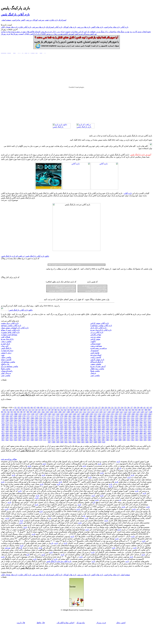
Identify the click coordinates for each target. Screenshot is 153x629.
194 (124, 416)
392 (49, 429)
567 (28, 440)
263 (111, 420)
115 (96, 412)
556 (132, 438)
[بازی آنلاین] (104, 189)
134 (24, 414)
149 (87, 414)
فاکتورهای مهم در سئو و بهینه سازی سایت (17, 32)
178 (57, 416)
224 (99, 418)
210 (40, 418)
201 (3, 418)
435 (78, 431)
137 (36, 414)
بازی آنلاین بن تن (96, 332)
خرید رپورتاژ (6, 34)
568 (32, 440)
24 (90, 408)
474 (90, 433)
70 (88, 410)
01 (15, 408)
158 (124, 414)
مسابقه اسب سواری (9, 334)
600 (61, 442)
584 (99, 440)
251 (61, 420)
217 (69, 418)
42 (148, 408)
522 (140, 435)
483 (128, 433)
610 (103, 442)
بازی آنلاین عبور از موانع (10, 330)
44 (4, 410)
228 (115, 418)
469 (69, 433)
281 (36, 423)
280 (32, 423)
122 (125, 412)
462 (40, 433)
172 (32, 416)
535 (44, 438)
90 (2, 412)
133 (20, 414)
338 (124, 425)
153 (103, 414)
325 (69, 425)
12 (51, 408)
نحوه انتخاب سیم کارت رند (140, 32)
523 (145, 435)
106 (59, 412)
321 (53, 425)
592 (132, 440)
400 (82, 429)
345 (2, 427)
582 (90, 440)
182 (74, 416)
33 (119, 408)
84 (133, 410)
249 (53, 420)
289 (69, 423)
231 (128, 418)
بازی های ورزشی (83, 27)
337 (120, 425)
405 (103, 429)
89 (149, 410)
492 (15, 435)
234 (140, 418)
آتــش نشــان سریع (97, 366)
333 (103, 425)
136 (32, 414)
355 (44, 427)
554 (124, 438)
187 (94, 416)
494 (23, 435)
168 (15, 416)
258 (90, 420)
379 (145, 427)
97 (25, 412)
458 (23, 433)
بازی (118, 461)
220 (82, 418)
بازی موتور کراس (97, 359)
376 (132, 427)
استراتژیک (62, 20)
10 (45, 408)
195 (128, 416)
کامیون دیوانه (6, 359)
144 (66, 414)
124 (133, 412)
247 (44, 420)
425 (36, 431)
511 (95, 435)
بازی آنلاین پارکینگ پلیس (15, 14)
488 (149, 433)
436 (82, 431)
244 (32, 420)
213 (53, 418)
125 (138, 412)
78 (114, 410)
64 (68, 410)
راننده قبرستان (7, 371)
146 (74, 414)
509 (86, 435)
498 (40, 435)
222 (90, 418)
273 (2, 423)
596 (149, 440)
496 (32, 435)
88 (146, 410)
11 (48, 408)
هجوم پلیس (94, 353)
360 (65, 427)
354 (40, 427)
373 (120, 427)
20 (77, 408)
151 (95, 414)
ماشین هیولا (5, 369)
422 (23, 431)
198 (140, 416)
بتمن (3, 355)
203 (11, 418)
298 (107, 423)
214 (57, 418)
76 (107, 410)
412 (132, 429)
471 (78, 433)
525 (2, 438)
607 (91, 442)
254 (74, 420)
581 (86, 440)
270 (140, 420)
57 (46, 410)
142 (57, 414)
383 (11, 429)
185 (86, 416)
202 (7, 418)
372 (115, 427)
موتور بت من (95, 337)
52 (30, 410)
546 (90, 438)
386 (23, 429)
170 (23, 416)
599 (57, 442)
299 (111, 423)
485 (136, 433)
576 (65, 440)
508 (82, 435)
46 (10, 410)
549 (103, 438)
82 (127, 410)
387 (28, 429)
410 (124, 429)
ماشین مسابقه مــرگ (9, 366)
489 (3, 435)
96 (21, 412)
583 (94, 440)
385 (19, 429)
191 (111, 416)
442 (107, 431)
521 (136, 435)
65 (72, 410)
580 (82, 440)
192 (115, 416)
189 (103, 416)
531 (28, 438)
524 (149, 435)
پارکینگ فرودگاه (96, 362)
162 (141, 414)
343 (145, 425)
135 (28, 414)
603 (74, 442)
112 (84, 412)
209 (36, 418)
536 (48, 438)
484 (132, 433)
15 (61, 408)
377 (136, 427)
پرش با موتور (6, 353)
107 (64, 412)
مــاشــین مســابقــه (98, 348)
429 (53, 431)
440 (99, 431)
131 (11, 414)
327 (78, 425)
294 (90, 423)
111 (80, 412)
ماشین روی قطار (97, 369)
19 (73, 408)
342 (140, 425)
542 (74, 438)
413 (136, 429)
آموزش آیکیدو (68, 34)
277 (19, 423)
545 (86, 438)
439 (94, 431)
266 (124, 420)
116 (100, 412)
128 (150, 412)
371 (111, 427)
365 (86, 427)
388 (32, 429)
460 (32, 433)
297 (103, 423)
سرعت (41, 20)
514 (107, 435)
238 (7, 420)
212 (48, 418)
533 (36, 438)
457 (19, 433)
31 (112, 408)
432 (65, 431)
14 (57, 408)
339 (128, 425)
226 (107, 418)
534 (40, 438)
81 (123, 410)
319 (44, 425)
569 (36, 440)
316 (32, 425)
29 (106, 408)
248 (48, 420)
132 (15, 414)
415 (145, 429)
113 (88, 412)
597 (49, 442)
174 (40, 416)
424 (32, 431)
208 (32, 418)
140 (49, 414)
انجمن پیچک (120, 623)
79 (117, 410)
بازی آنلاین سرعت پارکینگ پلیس (58, 561)
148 (82, 414)
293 (86, 423)
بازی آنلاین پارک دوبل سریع (101, 330)
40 (141, 408)
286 (57, 423)
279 (28, 423)
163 (145, 414)
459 (28, 433)
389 (36, 429)
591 (128, 440)
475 (94, 433)
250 (57, 420)
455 (11, 433)
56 (43, 410)
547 (94, 438)
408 (116, 429)
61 (59, 410)
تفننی (46, 20)
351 (28, 427)
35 (125, 408)
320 (48, 425)
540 (65, 438)
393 (53, 429)
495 (28, 435)
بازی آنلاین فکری (24, 27)
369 (103, 427)
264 (115, 420)
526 (7, 438)
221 (86, 418)
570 (40, 440)
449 (136, 431)
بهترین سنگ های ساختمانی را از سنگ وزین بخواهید (109, 32)
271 (145, 420)
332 (99, 425)
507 (78, 435)
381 (3, 429)
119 (113, 412)
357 (53, 427)
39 (138, 408)
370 (107, 427)
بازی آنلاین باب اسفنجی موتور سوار (15, 328)
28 (103, 408)
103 (47, 412)
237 (2, 420)
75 (104, 410)
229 (120, 418)
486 (140, 433)
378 (140, 427)
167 (11, 416)
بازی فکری (53, 20)
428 (48, 431)
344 (149, 425)
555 (128, 438)
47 (14, 410)
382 (7, 429)
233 (136, 418)
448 (132, 431)
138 (41, 414)
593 (136, 440)
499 (44, 435)
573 (53, 440)
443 (111, 431)
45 (7, 410)
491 (11, 435)
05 (28, 408)
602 (70, 442)
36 (128, 408)
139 (45, 414)
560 (149, 438)
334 (107, 425)
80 (120, 410)
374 (124, 427)
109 (72, 412)
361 (69, 427)
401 (86, 429)
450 (140, 431)
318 (40, 425)
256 (82, 420)
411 (128, 429)
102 (43, 412)
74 (101, 410)
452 (149, 431)
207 (28, 418)
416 (149, 429)
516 (115, 435)
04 (25, 408)
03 (22, 408)
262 (107, 420)
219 (78, 418)
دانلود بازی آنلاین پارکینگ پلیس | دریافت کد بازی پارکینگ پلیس (25, 256)
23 (86, 408)
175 (44, 416)
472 (82, 433)
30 (109, 408)
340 (132, 425)
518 (124, 435)
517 (120, 435)
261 (103, 420)
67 (78, 410)
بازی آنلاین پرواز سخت (10, 323)
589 (120, 440)
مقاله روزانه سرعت (9, 459)
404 (99, 429)
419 (11, 431)
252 (65, 420)
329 (86, 425)
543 (78, 438)
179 (61, 416)
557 (136, 438)
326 (74, 425)
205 (19, 418)
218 (74, 418)
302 (124, 423)
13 (54, 408)
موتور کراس (95, 339)
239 (11, 420)
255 (78, 420)
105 (55, 412)
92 (8, 412)
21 (80, 408)
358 (57, 427)
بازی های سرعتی (38, 27)
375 (128, 427)
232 (132, 418)
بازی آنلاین (124, 27)
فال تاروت (21, 623)
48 (17, 410)
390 (40, 429)
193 (120, 416)
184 (82, 416)
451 (145, 431)
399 (78, 429)
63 (65, 410)
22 (83, 408)
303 (128, 423)
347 (11, 427)
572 (48, 440)
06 (32, 408)
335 (111, 425)
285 (53, 423)
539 (61, 438)
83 (130, 410)
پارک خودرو (5, 344)
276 (15, 423)
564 (15, 440)
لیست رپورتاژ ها (17, 34)
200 (149, 416)
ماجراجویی (15, 20)
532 (32, 438)
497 (36, 435)
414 (140, 429)
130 (7, 414)
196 (132, 416)
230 (124, 418)
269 (136, 420)
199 (145, 416)
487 (145, 433)
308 (149, 423)
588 (115, 440)
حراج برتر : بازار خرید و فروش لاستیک (50, 32)
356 (48, 427)
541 (69, 438)
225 (103, 418)
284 (48, 423)
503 (61, 435)
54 (36, 410)
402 (90, 429)
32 (115, 408)
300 (115, 423)
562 (7, 440)
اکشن (23, 20)
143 (61, 414)
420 (15, 431)
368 (99, 427)
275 (11, 423)
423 (28, 431)
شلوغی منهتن (95, 364)
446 (124, 431)
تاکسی (93, 341)
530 (23, 438)
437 (86, 431)
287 (61, 423)
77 (110, 410)
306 (140, 423)
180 (65, 416)
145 (70, 414)
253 (69, 420)
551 (111, 438)
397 (69, 429)
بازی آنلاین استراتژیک (54, 27)
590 (124, 440)
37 (132, 408)
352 (32, 427)
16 (64, 408)
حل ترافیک (5, 364)
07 (35, 408)
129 (3, 414)
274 (7, 423)
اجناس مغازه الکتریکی (65, 623)
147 (78, 414)
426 (40, 431)
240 (15, 420)
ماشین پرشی (6, 341)
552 (115, 438)
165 (2, 416)
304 (132, 423)
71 (91, 410)
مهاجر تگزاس (95, 334)
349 (19, 427)
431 (61, 431)
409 (120, 429)
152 (99, 414)
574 (57, 440)
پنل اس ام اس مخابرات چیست (77, 32)
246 (40, 420)
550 (107, 438)
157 (120, 414)
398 (74, 429)
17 (67, 408)
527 (11, 438)
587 (111, 440)
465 (53, 433)
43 (151, 408)
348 (15, 427)
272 (149, 420)
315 (28, 425)
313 (19, 425)
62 (62, 410)
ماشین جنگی (6, 357)
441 (103, 431)
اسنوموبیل (94, 350)
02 (19, 408)
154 (108, 414)
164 (149, 414)
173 (36, 416)
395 (61, 429)
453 (2, 433)
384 (15, 429)
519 (128, 435)
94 (15, 412)
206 (23, 418)
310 (7, 425)
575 (61, 440)
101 (39, 412)
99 (31, 412)
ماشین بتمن (5, 375)
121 (121, 412)
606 (87, 442)
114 (92, 412)
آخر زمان (4, 346)
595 (145, 440)
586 (107, 440)
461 (36, 433)
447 (128, 431)
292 (82, 423)
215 (61, 418)
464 (48, 433)
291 (78, 423)
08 (38, 408)
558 (140, 438)
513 (103, 435)
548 (99, 438)
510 (90, 435)
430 (57, 431)
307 (145, 423)
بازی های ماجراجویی (112, 27)
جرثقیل (93, 373)
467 (61, 433)
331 (94, 425)
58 (49, 410)
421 (19, 431)
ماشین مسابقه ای (8, 362)
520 (132, 435)
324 (65, 425)
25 (93, 408)
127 (146, 412)
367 (94, 427)
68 (81, 410)
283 (44, 423)
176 (48, 416)
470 (74, 433)
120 (117, 412)
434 (74, 431)
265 (120, 420)
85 (136, 410)
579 (78, 440)
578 (74, 440)
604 (78, 442)
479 (111, 433)
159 (128, 414)
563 (11, 440)
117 (105, 412)
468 (65, 433)
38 (135, 408)
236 (149, 418)
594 (140, 440)
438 (90, 431)
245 (36, 420)
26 (96, 408)
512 (99, 435)
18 (70, 408)
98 (28, 412)
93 (12, 412)
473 (86, 433)
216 (65, 418)
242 (23, 420)
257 (86, 420)
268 (132, 420)
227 (111, 418)
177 (53, 416)
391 (44, 429)
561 (2, 440)
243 (28, 420)
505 (69, 435)
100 (34, 412)
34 (122, 408)
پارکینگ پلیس (6, 348)
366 (90, 427)
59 (52, 410)
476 (99, 433)
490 (7, 435)
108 (68, 412)
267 (128, 420)
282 (40, 423)
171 (28, 416)
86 (139, 410)
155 (112, 414)
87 (143, 410)
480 (115, 433)
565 (19, 440)
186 (90, 416)
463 (44, 433)
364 (82, 427)
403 (95, 429)
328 (82, 425)
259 (94, 420)
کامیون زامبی (95, 357)
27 (99, 408)
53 (33, 410)
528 (15, 438)
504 (65, 435)
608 (95, 442)
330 (90, 425)
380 (149, 427)
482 (124, 433)
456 (15, 433)
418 (7, 431)
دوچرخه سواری (7, 350)
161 (137, 414)
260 (99, 420)
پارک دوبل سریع (7, 339)
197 (136, 416)
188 (99, 416)
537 (53, 438)
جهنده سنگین (95, 344)
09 (41, 408)
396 (65, 429)
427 (44, 431)
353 (36, 427)
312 (15, 425)
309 (3, 425)
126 (142, 412)
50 (23, 410)
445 (120, 431)
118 (109, 412)
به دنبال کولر (6, 373)
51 (26, 410)
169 (19, 416)
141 (53, 414)
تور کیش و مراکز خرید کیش (86, 34)
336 (115, 425)
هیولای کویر (5, 337)
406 (107, 429)
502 (57, 435)
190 (107, 416)
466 (57, 433)
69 (85, 410)
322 (57, 425)
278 (23, 423)
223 (94, 418)
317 (36, 425)
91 (5, 412)
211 (44, 418)
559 (145, 438)
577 (69, 440)
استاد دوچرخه (95, 355)
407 (111, 429)
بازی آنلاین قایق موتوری (10, 332)
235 (145, 418)
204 (15, 418)
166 (7, 416)
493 (19, 435)
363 (78, 427)
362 (74, 427)
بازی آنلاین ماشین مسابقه (11, 325)
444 (115, 431)
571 (44, 440)
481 (120, 433)
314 (23, 425)
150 (91, 414)
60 (56, 410)
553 (120, 438)
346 (7, 427)
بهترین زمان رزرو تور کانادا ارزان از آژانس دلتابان (43, 34)
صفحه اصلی (6, 20)
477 (103, 433)
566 (23, 440)
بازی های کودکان (69, 27)
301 (120, 423)
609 (99, 442)
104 (51, 412)
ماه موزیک (80, 623)
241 (19, 420)
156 (116, 414)
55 (39, 410)
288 (65, 423)
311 (11, 425)
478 (107, 433)
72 (94, 410)
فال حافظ (41, 623)
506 (74, 435)
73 (97, 410)
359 (61, 427)
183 (78, 416)
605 (82, 442)
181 (69, 416)
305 (136, 423)
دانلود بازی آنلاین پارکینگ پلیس (20, 310)
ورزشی (29, 20)
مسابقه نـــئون (96, 346)
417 (2, 431)
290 (74, 423)
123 (129, 412)
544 (82, 438)
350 (23, 427)
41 (144, 408)
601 (66, 442)
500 (49, 435)
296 (99, 423)
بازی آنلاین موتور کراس (99, 323)
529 (19, 438)
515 (111, 435)
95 (18, 412)
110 (76, 412)
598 (53, 442)
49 (20, 410)
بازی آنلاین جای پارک (98, 328)
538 (57, 438)
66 (75, 410)
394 (57, 429)
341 (136, 425)
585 (103, 440)
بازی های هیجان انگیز (9, 27)
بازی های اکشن (97, 27)
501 (53, 435)
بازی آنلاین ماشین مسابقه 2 (101, 325)
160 (133, 414)
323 (61, 425)
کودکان (35, 20)
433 (69, 431)
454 (7, 433)
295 (94, 423)
